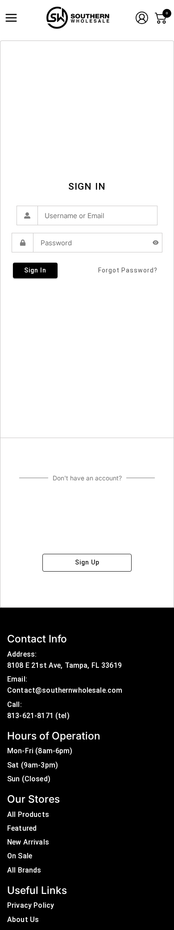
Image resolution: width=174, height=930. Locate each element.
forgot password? (127, 270)
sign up (87, 562)
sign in (35, 270)
